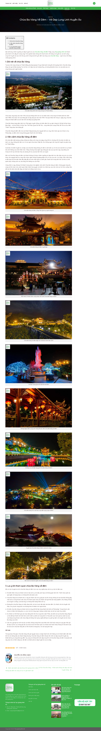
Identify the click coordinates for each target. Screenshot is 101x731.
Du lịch (39, 8)
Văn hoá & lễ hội (31, 8)
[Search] (94, 3)
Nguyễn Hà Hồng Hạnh (57, 24)
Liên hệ (26, 3)
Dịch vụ (67, 8)
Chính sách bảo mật (33, 689)
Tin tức (21, 3)
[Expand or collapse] (22, 38)
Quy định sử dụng (32, 698)
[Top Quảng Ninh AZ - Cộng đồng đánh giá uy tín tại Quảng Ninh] (50, 3)
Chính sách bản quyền (33, 692)
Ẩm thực (45, 8)
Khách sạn (53, 8)
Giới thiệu (15, 3)
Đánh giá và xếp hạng (33, 695)
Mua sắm (60, 8)
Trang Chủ (8, 3)
